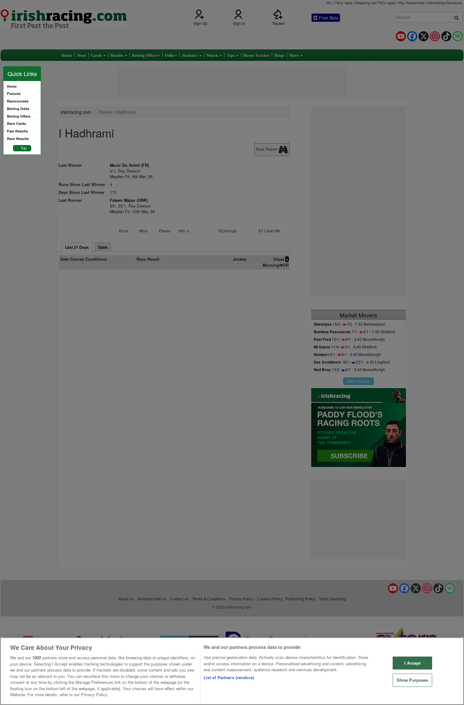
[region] (232, 671)
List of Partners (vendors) (229, 677)
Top (24, 147)
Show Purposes (412, 680)
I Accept (412, 663)
